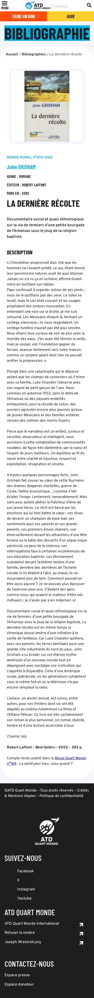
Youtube (24, 898)
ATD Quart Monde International (32, 923)
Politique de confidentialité (61, 796)
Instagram (26, 889)
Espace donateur (19, 984)
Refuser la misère (20, 932)
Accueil (12, 54)
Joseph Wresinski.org (23, 942)
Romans (25, 176)
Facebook (25, 871)
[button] (5, 8)
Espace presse (17, 975)
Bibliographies (34, 54)
